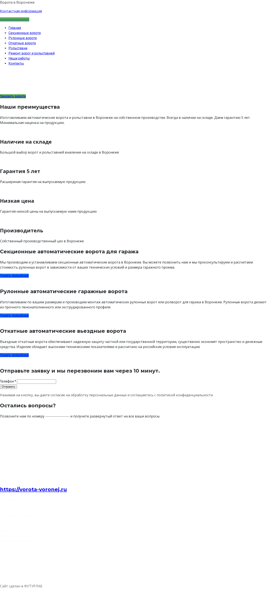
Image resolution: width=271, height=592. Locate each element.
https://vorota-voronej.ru (33, 489)
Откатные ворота (22, 43)
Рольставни (17, 48)
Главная (14, 28)
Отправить (8, 386)
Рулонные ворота (22, 38)
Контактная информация (21, 11)
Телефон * (8, 381)
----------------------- (14, 19)
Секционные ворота (24, 33)
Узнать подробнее (14, 276)
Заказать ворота (13, 96)
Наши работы (19, 58)
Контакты (16, 63)
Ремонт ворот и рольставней (31, 53)
